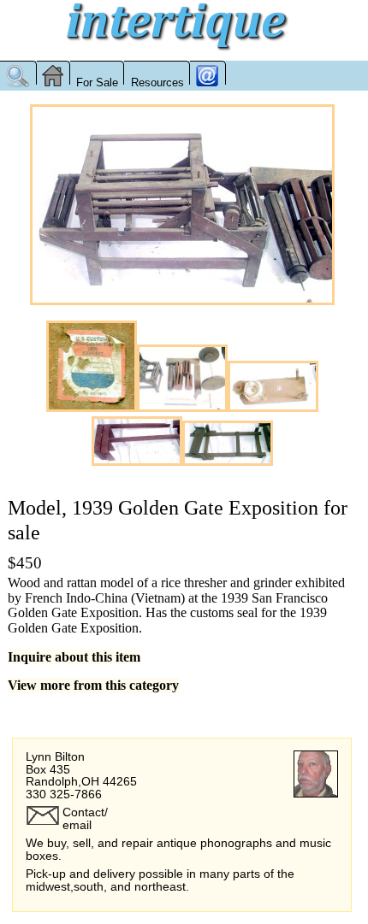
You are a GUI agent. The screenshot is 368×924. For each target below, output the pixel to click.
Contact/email (85, 818)
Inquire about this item (74, 657)
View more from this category (93, 685)
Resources (157, 82)
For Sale (97, 82)
